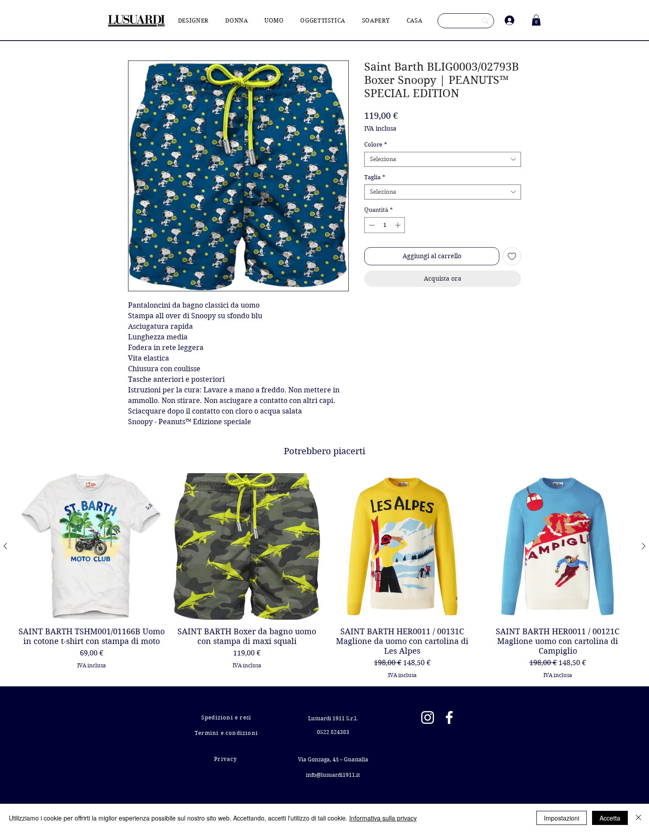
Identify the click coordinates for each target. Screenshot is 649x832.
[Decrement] (371, 225)
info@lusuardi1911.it (333, 775)
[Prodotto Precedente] (5, 546)
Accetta (610, 817)
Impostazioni (561, 817)
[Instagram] (427, 717)
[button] (536, 20)
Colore (375, 144)
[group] (324, 576)
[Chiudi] (638, 818)
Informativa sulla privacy (383, 817)
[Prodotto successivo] (643, 546)
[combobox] (442, 159)
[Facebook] (449, 717)
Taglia (374, 177)
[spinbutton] (384, 225)
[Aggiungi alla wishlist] (512, 256)
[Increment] (398, 225)
